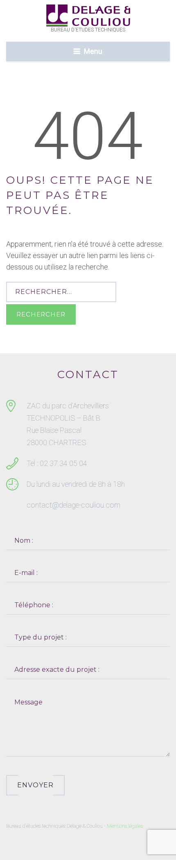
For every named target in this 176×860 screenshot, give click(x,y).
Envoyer (35, 785)
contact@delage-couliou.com (73, 505)
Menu (93, 51)
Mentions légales (125, 826)
